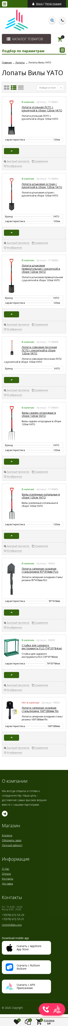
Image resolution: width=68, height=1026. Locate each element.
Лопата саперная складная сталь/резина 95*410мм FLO (40, 570)
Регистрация (53, 3)
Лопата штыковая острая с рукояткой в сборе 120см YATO (42, 185)
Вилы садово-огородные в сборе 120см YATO (39, 414)
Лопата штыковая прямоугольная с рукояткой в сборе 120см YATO (41, 268)
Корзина (7, 835)
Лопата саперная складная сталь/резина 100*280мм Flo (40, 709)
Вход (39, 3)
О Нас (5, 869)
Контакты (7, 878)
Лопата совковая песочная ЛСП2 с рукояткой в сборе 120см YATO (39, 350)
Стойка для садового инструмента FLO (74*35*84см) (42, 647)
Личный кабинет (12, 845)
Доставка (7, 883)
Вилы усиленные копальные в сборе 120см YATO (41, 496)
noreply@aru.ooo (12, 925)
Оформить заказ (11, 840)
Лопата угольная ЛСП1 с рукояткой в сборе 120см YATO (42, 108)
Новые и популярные (47, 87)
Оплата (6, 873)
